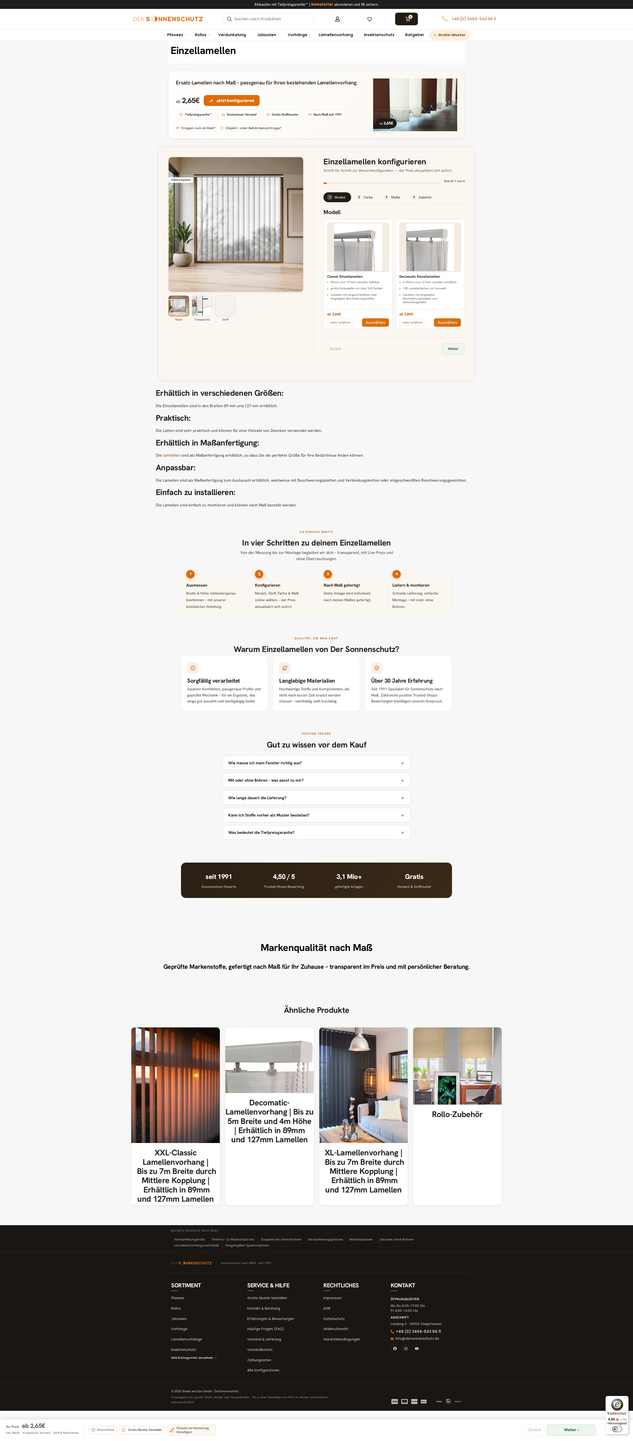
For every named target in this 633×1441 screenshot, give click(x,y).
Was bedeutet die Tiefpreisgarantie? (261, 832)
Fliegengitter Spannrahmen (247, 1245)
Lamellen (171, 455)
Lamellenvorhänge (186, 1339)
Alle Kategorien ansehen (192, 1357)
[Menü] (626, 1399)
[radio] (358, 264)
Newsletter (322, 4)
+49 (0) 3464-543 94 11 (474, 19)
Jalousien (266, 34)
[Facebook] (395, 1348)
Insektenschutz (379, 34)
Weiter (453, 348)
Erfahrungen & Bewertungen (270, 1319)
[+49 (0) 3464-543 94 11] (445, 19)
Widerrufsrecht (335, 1329)
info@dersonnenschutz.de (417, 1338)
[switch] (617, 1429)
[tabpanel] (394, 281)
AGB (326, 1308)
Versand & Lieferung (264, 1339)
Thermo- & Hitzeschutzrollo (233, 1239)
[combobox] (274, 19)
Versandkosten (259, 1349)
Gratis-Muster (452, 34)
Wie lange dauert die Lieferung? (257, 797)
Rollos (200, 34)
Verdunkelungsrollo (189, 1239)
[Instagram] (406, 1348)
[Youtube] (416, 1348)
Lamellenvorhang (336, 34)
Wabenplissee (361, 1239)
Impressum (332, 1298)
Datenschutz (334, 1319)
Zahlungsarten (259, 1360)
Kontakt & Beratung (263, 1308)
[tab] (337, 197)
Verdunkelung (232, 34)
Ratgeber (414, 34)
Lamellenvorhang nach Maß (196, 1245)
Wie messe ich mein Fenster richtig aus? (265, 763)
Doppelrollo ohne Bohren (281, 1239)
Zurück (335, 348)
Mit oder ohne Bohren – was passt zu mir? (266, 780)
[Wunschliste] (370, 19)
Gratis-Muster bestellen (267, 1298)
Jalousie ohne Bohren (396, 1239)
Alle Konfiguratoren (263, 1370)
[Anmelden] (337, 19)
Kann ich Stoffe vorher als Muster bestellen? (269, 815)
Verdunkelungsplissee (325, 1239)
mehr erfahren (341, 322)
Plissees (175, 34)
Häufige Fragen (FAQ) (265, 1329)
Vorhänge (297, 34)
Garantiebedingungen (341, 1339)
